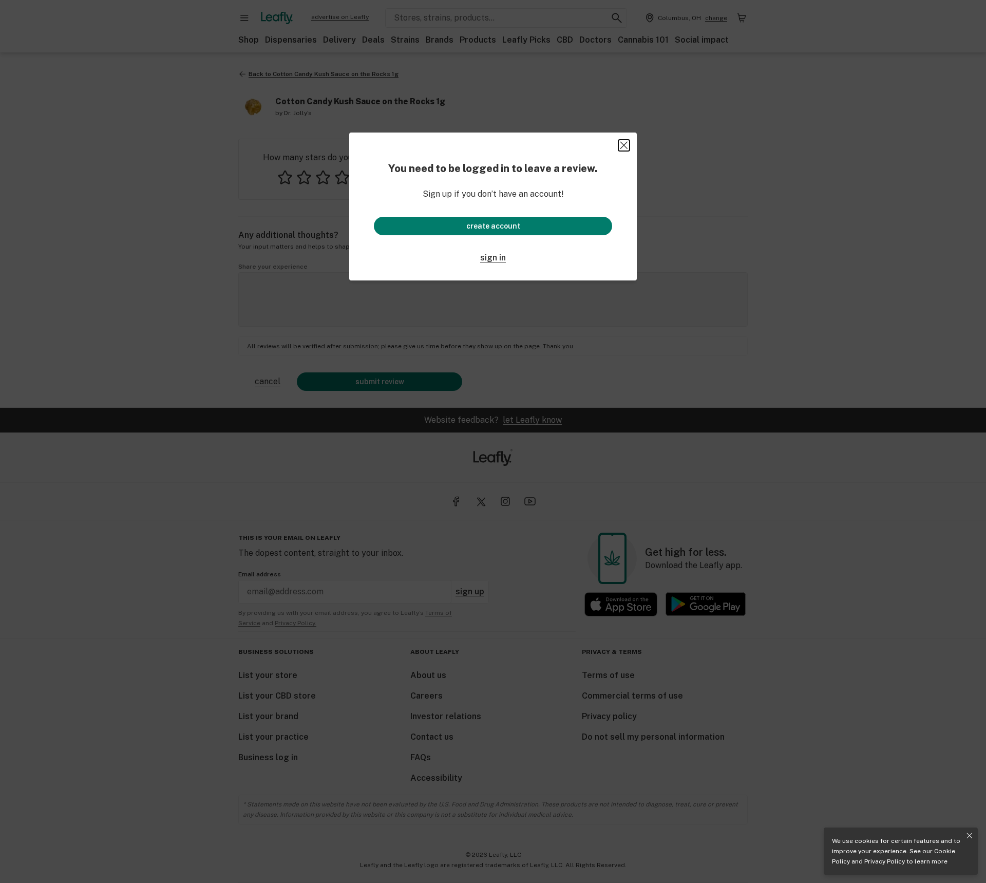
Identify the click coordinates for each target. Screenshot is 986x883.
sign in (493, 257)
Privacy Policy (884, 861)
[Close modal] (624, 145)
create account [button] (493, 226)
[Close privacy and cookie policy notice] (969, 836)
